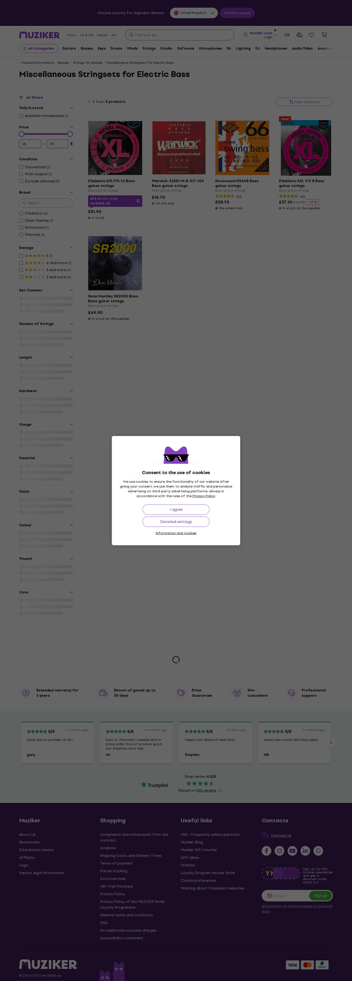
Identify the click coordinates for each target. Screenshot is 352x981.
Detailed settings (176, 522)
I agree (176, 509)
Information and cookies (176, 533)
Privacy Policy (204, 496)
